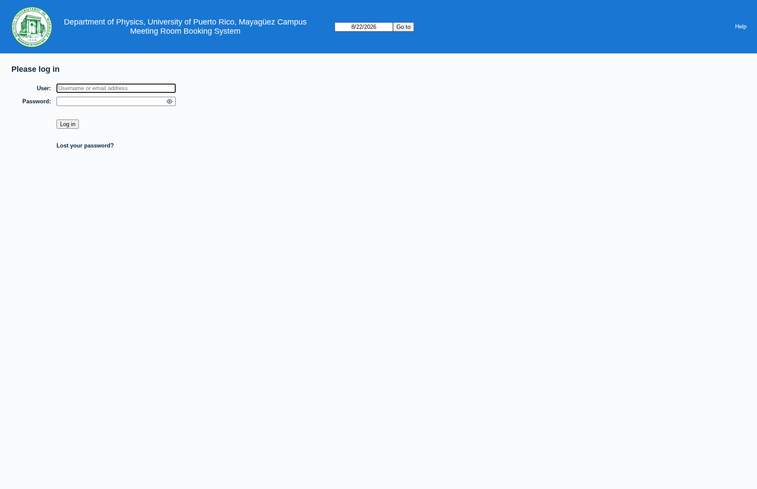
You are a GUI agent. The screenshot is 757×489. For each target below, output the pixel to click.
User (43, 88)
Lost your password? (85, 145)
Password (35, 101)
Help (740, 26)
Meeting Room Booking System (185, 31)
